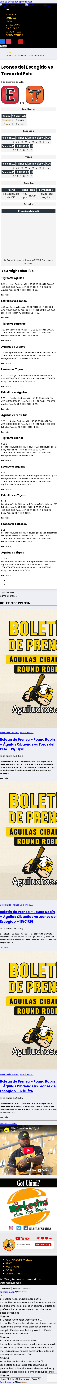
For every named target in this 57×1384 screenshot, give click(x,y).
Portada (11, 14)
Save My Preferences (20, 1379)
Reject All (16, 1289)
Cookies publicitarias (14, 1361)
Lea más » (6, 295)
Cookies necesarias (13, 1299)
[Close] (8, 9)
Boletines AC (26, 732)
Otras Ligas (13, 24)
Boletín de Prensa (9, 732)
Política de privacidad (19, 1259)
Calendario (12, 28)
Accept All (27, 1289)
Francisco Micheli (28, 211)
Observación (32, 1319)
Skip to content (8, 1)
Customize (5, 1289)
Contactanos (14, 35)
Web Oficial (12, 1266)
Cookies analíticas (13, 1340)
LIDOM (9, 21)
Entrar (10, 1270)
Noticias (11, 17)
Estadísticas (13, 31)
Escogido (6, 120)
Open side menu (7, 593)
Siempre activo (32, 1299)
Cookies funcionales (13, 1319)
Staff (9, 1263)
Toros (6, 124)
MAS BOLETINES (8, 1123)
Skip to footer (24, 1)
